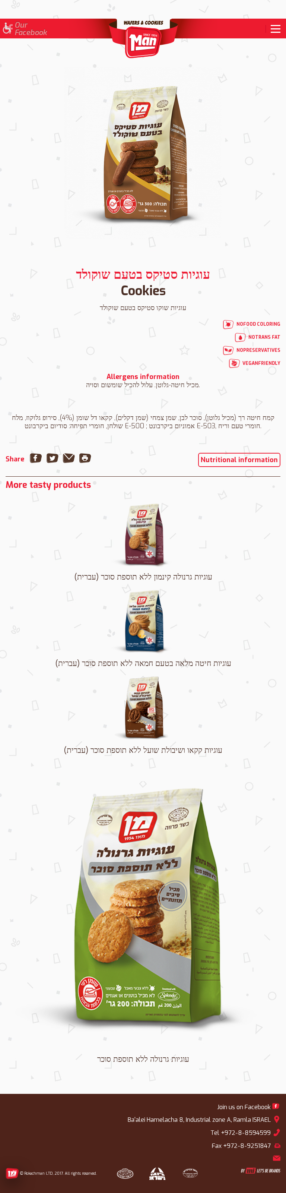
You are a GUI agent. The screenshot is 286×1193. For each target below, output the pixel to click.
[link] (273, 29)
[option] (143, 153)
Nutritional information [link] (239, 459)
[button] (6, 28)
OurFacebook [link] (31, 29)
